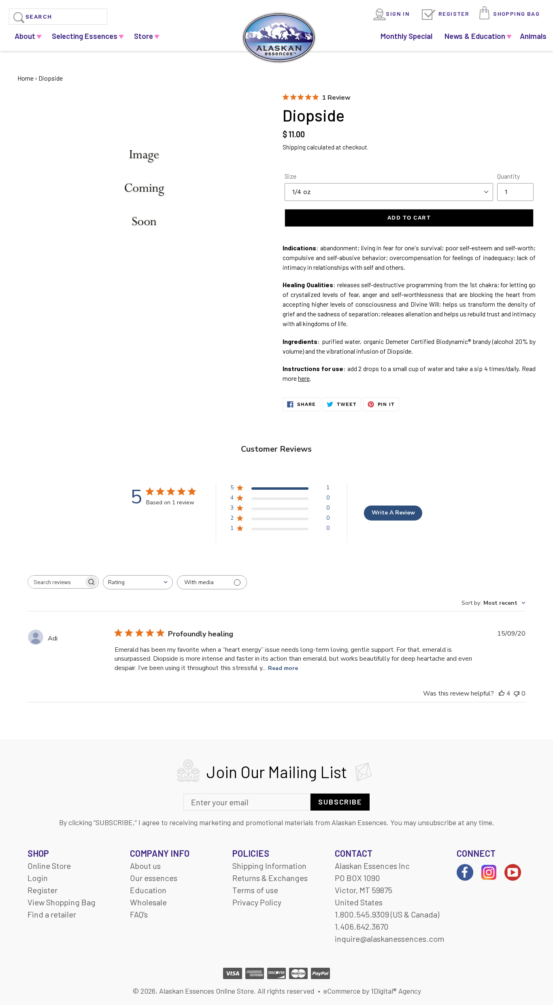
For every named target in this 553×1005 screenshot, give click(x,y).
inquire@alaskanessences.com (390, 938)
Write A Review (393, 512)
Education (148, 890)
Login (38, 878)
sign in (398, 13)
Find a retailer (52, 914)
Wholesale (148, 902)
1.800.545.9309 (362, 914)
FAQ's (139, 914)
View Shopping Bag (62, 902)
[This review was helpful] (501, 693)
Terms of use (255, 890)
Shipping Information (269, 866)
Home (25, 78)
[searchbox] (56, 582)
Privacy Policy (256, 902)
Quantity (508, 176)
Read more (283, 668)
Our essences (153, 878)
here (304, 378)
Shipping (294, 147)
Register (453, 13)
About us (145, 866)
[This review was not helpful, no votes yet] (516, 693)
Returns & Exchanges (270, 878)
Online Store (49, 866)
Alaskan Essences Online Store (206, 990)
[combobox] (138, 582)
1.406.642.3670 (362, 926)
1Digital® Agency (396, 990)
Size (290, 176)
